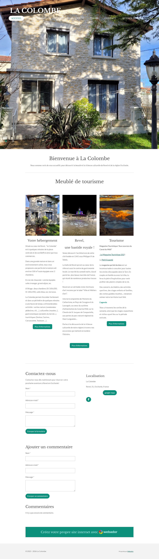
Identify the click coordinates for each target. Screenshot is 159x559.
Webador (130, 551)
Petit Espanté (107, 260)
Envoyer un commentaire (37, 496)
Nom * (27, 388)
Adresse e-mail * (32, 400)
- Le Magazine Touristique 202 (111, 254)
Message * (29, 412)
